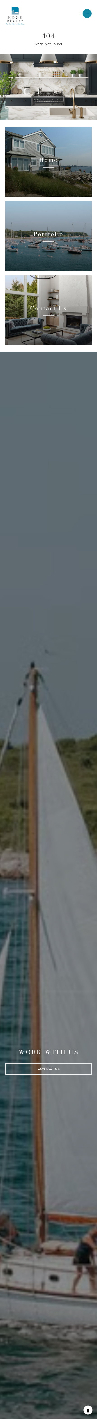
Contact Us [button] (49, 1069)
